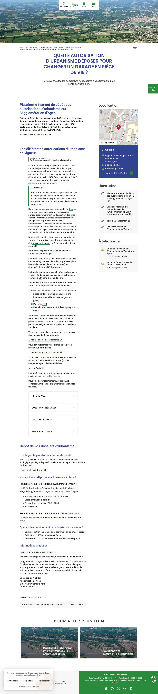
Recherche (64, 6)
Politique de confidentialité (55, 684)
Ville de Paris (35, 368)
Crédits (54, 681)
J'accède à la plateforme (31, 470)
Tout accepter (12, 681)
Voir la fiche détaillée (117, 173)
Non (81, 604)
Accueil (22, 47)
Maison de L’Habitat (64, 488)
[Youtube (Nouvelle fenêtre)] (124, 688)
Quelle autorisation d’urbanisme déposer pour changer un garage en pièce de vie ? (47, 49)
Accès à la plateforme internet (34, 134)
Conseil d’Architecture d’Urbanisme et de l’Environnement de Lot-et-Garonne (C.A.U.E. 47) (119, 211)
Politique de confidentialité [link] (28, 687)
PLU (71, 209)
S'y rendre (109, 142)
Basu (65, 360)
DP (54, 250)
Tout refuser (28, 681)
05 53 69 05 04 (55, 496)
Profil (84, 6)
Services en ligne (42, 431)
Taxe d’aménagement (117, 221)
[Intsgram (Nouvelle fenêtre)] (112, 688)
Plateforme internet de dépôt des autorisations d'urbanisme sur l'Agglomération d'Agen (121, 196)
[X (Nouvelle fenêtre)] (118, 688)
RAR (45, 303)
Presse (62, 681)
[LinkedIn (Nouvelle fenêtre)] (131, 688)
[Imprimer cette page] (135, 47)
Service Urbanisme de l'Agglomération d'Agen (118, 228)
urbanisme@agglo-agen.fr (37, 499)
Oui (72, 604)
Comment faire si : (42, 419)
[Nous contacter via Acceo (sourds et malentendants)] (154, 680)
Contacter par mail (114, 168)
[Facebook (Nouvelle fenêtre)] (106, 688)
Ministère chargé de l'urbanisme (44, 339)
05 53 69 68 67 (136, 678)
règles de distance (41, 243)
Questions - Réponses (44, 407)
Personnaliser (44, 681)
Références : (39, 395)
